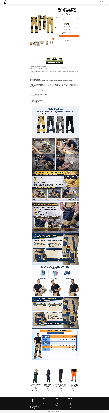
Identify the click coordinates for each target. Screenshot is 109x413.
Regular (67, 33)
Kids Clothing (57, 1)
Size (67, 26)
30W (66, 29)
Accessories (70, 1)
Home (37, 1)
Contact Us (56, 405)
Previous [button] (29, 379)
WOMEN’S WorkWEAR (50, 1)
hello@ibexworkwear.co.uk (72, 407)
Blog (55, 404)
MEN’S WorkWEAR (43, 1)
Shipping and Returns (58, 403)
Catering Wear (64, 1)
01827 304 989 (71, 405)
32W (64, 29)
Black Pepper (44, 402)
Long (70, 33)
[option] (32, 43)
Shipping (65, 14)
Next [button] (79, 379)
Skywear (44, 403)
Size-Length (66, 31)
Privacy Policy (57, 402)
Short (64, 33)
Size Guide (68, 26)
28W (69, 29)
